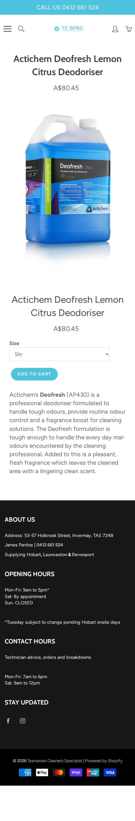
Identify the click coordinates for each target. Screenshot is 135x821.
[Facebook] (8, 720)
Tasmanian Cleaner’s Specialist (54, 760)
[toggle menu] (7, 29)
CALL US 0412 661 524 (67, 7)
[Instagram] (22, 720)
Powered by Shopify (103, 760)
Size (14, 343)
